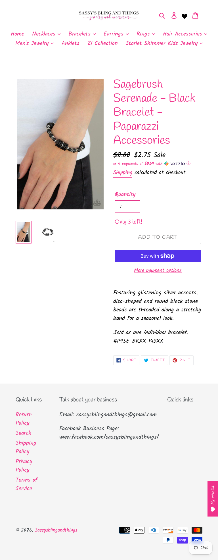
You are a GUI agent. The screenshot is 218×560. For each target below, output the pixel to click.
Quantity (125, 194)
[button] (157, 164)
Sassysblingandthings (56, 530)
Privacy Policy (24, 466)
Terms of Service (26, 484)
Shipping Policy (26, 447)
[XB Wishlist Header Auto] (184, 16)
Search (24, 433)
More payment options (158, 270)
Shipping (122, 172)
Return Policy (24, 419)
